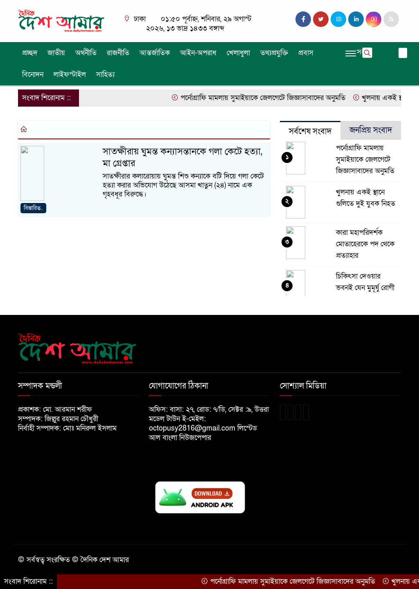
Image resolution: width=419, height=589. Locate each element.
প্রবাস (305, 53)
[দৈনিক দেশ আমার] (62, 20)
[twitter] (321, 19)
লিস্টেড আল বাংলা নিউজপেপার (203, 433)
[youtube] (373, 19)
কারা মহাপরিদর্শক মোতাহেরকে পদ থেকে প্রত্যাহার (365, 244)
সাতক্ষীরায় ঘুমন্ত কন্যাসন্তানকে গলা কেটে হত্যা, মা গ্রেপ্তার (182, 157)
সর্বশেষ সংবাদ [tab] (310, 131)
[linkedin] (356, 19)
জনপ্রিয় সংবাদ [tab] (370, 130)
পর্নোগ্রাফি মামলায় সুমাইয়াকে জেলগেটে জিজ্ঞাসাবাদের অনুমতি (254, 98)
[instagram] (338, 19)
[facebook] (303, 19)
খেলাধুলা (238, 53)
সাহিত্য (105, 74)
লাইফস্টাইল (70, 74)
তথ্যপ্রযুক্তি (274, 53)
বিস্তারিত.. (33, 208)
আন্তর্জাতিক (155, 53)
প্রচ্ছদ (29, 53)
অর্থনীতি (86, 53)
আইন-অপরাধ (198, 53)
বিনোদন (32, 74)
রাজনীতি (118, 53)
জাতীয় (56, 53)
